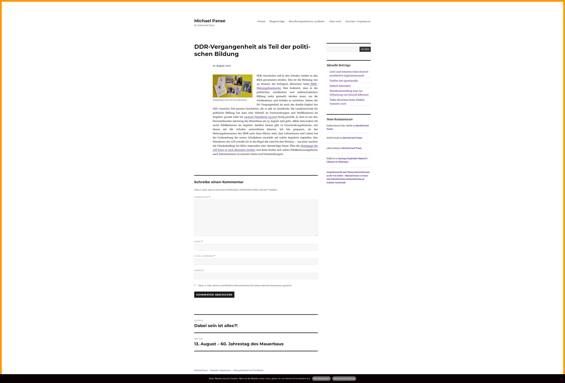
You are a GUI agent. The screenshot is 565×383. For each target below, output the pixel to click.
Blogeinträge (277, 21)
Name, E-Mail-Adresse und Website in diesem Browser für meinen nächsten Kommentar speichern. (245, 285)
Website (199, 270)
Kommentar (202, 197)
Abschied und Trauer (352, 138)
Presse (261, 21)
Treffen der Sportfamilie (344, 80)
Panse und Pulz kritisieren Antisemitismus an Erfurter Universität (347, 179)
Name (198, 241)
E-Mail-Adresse (204, 256)
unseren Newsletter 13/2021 (260, 116)
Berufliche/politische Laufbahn (307, 21)
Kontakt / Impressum (358, 21)
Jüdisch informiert (340, 85)
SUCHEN (365, 49)
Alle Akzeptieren (321, 378)
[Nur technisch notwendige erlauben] (561, 378)
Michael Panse (209, 20)
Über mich (335, 21)
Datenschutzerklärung (344, 378)
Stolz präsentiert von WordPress (248, 370)
